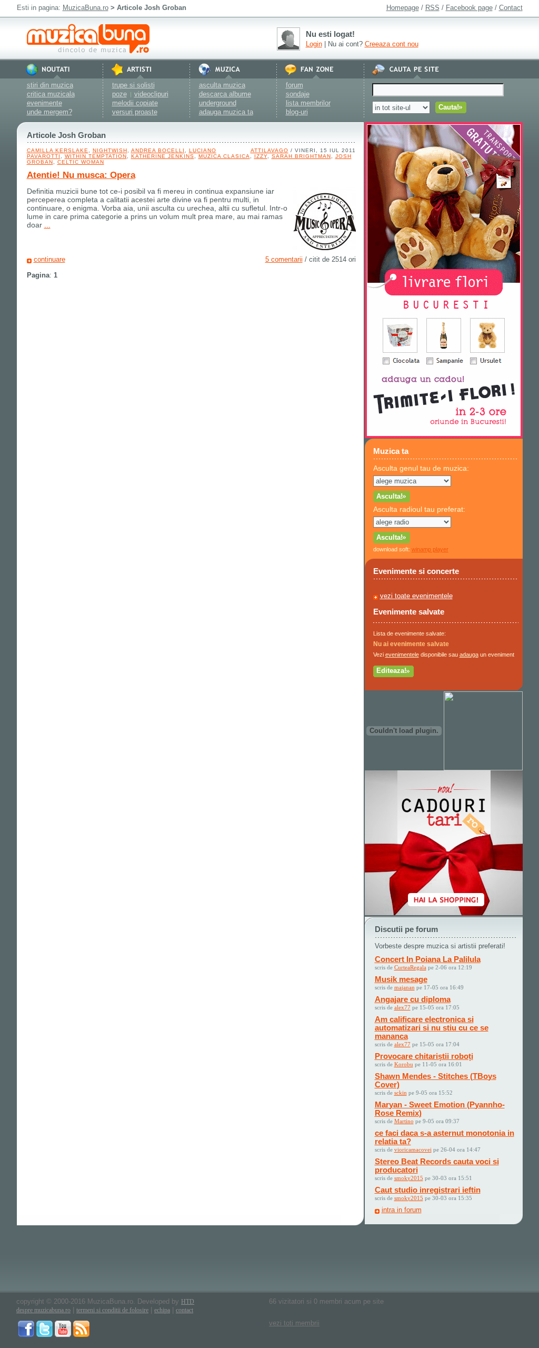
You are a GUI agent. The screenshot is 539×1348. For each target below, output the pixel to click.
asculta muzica (222, 85)
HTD (187, 1301)
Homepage (402, 8)
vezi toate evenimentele (416, 596)
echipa (162, 1310)
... (47, 225)
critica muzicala (51, 94)
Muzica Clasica (224, 156)
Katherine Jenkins (162, 156)
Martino (404, 1121)
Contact (511, 8)
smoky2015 (408, 1178)
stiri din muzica (50, 85)
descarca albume (225, 94)
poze (119, 94)
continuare (49, 259)
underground (217, 103)
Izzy (260, 156)
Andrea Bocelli (158, 150)
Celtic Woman (80, 162)
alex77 (402, 1007)
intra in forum (402, 1210)
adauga (469, 654)
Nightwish (110, 150)
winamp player (430, 549)
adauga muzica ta (226, 112)
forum (294, 85)
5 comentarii (284, 259)
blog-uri (297, 112)
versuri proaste (134, 112)
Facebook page (469, 8)
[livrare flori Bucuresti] (444, 436)
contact (184, 1310)
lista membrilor (308, 103)
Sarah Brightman (301, 156)
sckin (400, 1092)
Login (314, 44)
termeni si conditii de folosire (112, 1310)
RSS (432, 8)
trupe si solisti (133, 85)
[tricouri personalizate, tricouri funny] (483, 768)
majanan (404, 987)
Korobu (403, 1064)
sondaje (298, 94)
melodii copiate (135, 103)
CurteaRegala (410, 967)
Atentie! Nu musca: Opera (81, 175)
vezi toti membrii (294, 1323)
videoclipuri (151, 94)
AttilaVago (269, 150)
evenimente (44, 103)
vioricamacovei (413, 1149)
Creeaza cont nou (391, 44)
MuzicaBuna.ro (85, 8)
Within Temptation (96, 156)
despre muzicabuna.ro (43, 1310)
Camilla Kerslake (57, 150)
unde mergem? (49, 112)
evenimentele (402, 654)
